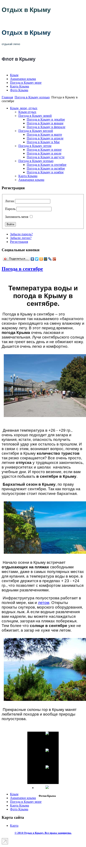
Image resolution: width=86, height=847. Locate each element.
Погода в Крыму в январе (45, 123)
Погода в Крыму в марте (44, 134)
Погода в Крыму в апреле (45, 138)
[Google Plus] (54, 259)
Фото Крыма (19, 90)
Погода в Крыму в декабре (46, 119)
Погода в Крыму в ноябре (45, 172)
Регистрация (19, 241)
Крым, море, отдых (23, 108)
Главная (7, 97)
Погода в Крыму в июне (44, 149)
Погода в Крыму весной (35, 131)
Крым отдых (27, 112)
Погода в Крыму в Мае (43, 142)
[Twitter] (37, 259)
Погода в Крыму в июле (44, 153)
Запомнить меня (16, 217)
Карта (14, 825)
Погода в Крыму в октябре (46, 168)
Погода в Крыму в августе (45, 157)
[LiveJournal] (50, 259)
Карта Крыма (19, 86)
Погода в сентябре (22, 269)
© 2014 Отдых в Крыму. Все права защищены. (43, 832)
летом (43, 602)
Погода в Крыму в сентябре (46, 164)
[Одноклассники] (41, 259)
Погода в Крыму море (26, 82)
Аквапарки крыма (23, 79)
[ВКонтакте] (32, 259)
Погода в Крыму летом (34, 146)
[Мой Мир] (45, 259)
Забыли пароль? (21, 234)
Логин (9, 201)
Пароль (10, 209)
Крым (14, 75)
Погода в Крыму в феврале (46, 127)
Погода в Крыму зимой (35, 115)
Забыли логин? (21, 238)
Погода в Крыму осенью (32, 97)
